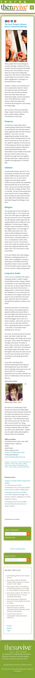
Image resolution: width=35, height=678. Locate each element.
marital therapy (25, 466)
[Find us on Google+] (15, 1)
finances (21, 463)
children (25, 463)
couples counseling (17, 466)
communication (13, 462)
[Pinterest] (20, 1)
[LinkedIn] (10, 1)
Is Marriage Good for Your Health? (16, 492)
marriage (14, 465)
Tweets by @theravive (17, 549)
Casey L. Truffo (8, 466)
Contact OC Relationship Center (15, 452)
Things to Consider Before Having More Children (17, 482)
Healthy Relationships (23, 462)
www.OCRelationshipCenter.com (15, 457)
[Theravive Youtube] (25, 1)
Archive (9, 626)
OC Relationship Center (22, 465)
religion (6, 465)
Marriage (13, 463)
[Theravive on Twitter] (6, 1)
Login (8, 630)
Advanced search (10, 537)
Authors (9, 628)
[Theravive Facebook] (1, 1)
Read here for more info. (17, 673)
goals (10, 465)
